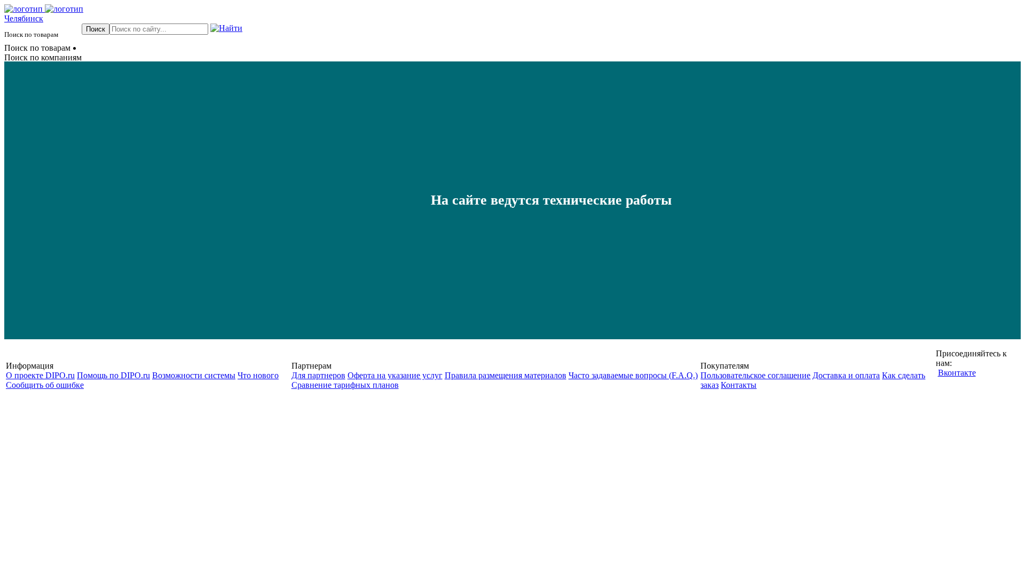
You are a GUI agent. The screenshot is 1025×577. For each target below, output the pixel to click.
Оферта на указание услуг (395, 375)
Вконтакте (957, 372)
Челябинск (23, 18)
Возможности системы (193, 375)
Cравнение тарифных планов (345, 384)
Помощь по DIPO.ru (113, 375)
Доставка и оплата (846, 375)
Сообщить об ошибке (45, 384)
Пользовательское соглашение (755, 375)
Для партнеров (318, 375)
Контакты (738, 384)
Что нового (258, 375)
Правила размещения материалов (505, 375)
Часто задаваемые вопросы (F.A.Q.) (633, 375)
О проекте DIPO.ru (40, 375)
